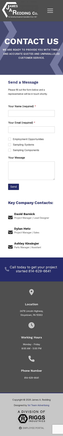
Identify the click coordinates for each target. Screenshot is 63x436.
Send (13, 186)
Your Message (16, 157)
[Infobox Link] (31, 217)
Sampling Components (26, 150)
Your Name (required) (22, 106)
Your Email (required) (21, 122)
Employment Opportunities (28, 139)
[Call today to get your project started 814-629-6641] (31, 269)
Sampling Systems (23, 144)
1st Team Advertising (38, 405)
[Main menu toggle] (50, 10)
